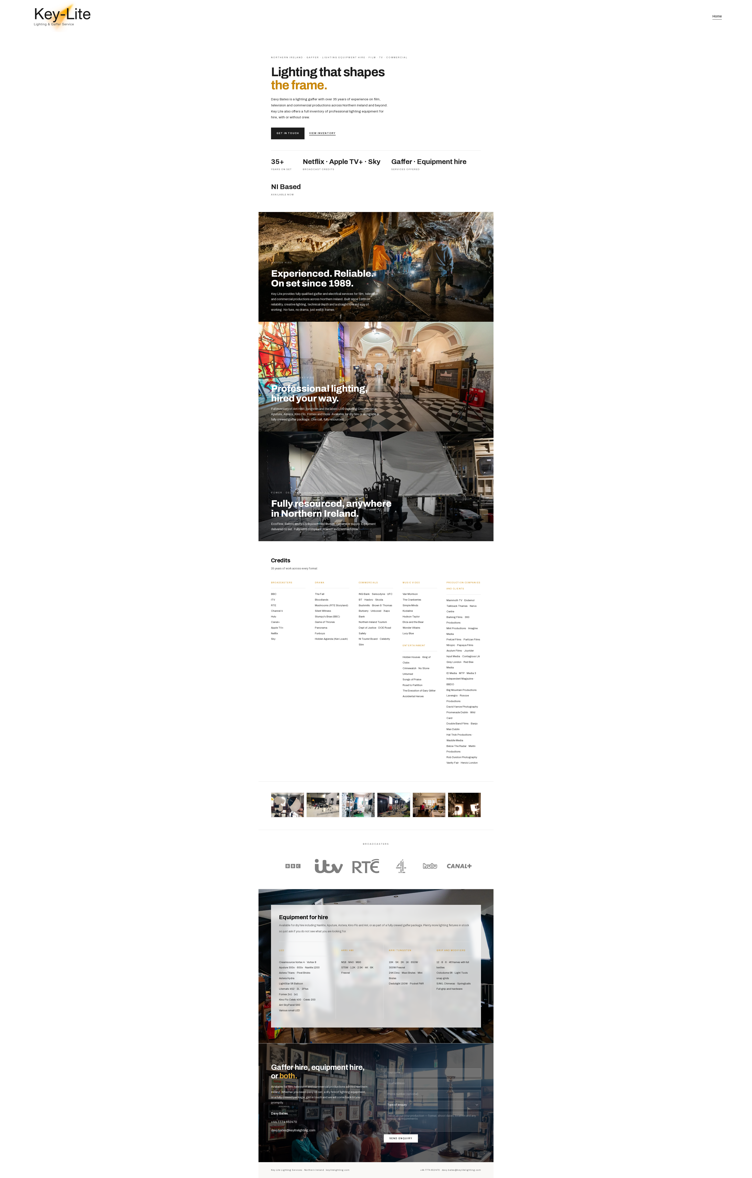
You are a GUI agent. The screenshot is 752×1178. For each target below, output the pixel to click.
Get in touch (288, 133)
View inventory (322, 133)
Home (717, 16)
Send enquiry (400, 1138)
